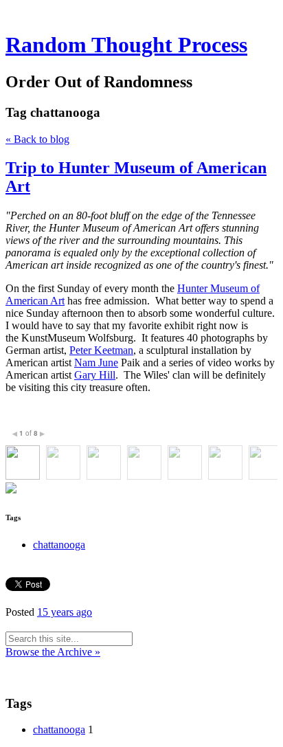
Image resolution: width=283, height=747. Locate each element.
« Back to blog (37, 139)
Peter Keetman (101, 350)
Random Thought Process (126, 44)
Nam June (96, 362)
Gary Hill (94, 375)
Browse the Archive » (52, 652)
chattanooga (59, 544)
